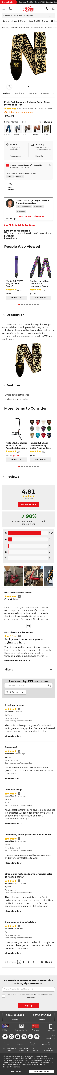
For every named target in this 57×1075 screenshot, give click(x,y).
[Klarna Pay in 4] (19, 176)
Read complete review (15, 660)
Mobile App (51, 1030)
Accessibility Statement (46, 1044)
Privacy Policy (27, 1058)
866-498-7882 (15, 1015)
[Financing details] (50, 165)
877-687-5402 (42, 1015)
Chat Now (39, 216)
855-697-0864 (23, 216)
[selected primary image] (28, 56)
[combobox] (15, 692)
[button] (28, 315)
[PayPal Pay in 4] (10, 176)
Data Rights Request (36, 1049)
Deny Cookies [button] (15, 1071)
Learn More (10, 238)
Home (5, 27)
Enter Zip (39, 156)
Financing (35, 1030)
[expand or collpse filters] (51, 669)
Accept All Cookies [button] (41, 1071)
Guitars (5, 21)
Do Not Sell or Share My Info (23, 1049)
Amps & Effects (19, 21)
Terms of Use (39, 1064)
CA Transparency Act (9, 1049)
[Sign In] (47, 9)
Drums (45, 21)
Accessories (15, 27)
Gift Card (5, 1030)
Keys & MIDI (34, 21)
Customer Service (21, 1030)
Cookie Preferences (11, 1067)
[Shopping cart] (53, 9)
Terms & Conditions (19, 1044)
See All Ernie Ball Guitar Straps (19, 225)
